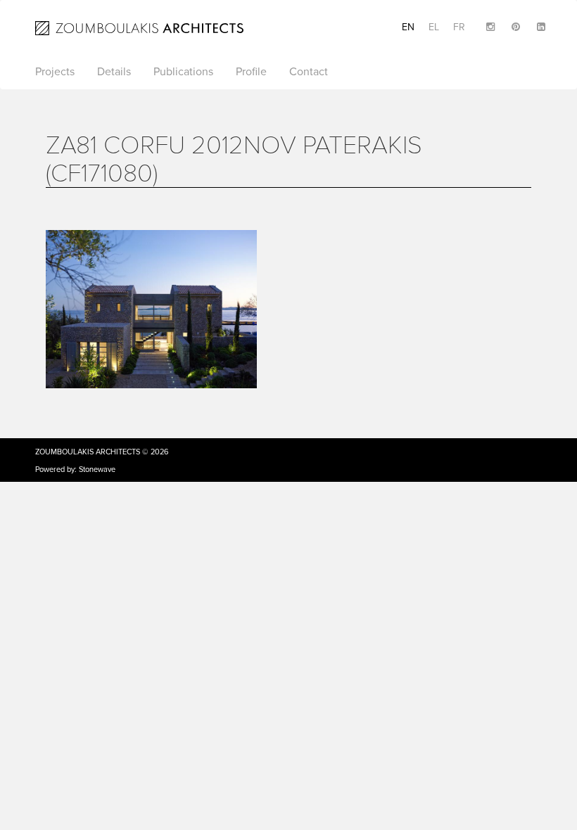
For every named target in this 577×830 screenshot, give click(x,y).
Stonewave (97, 469)
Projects (55, 72)
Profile (251, 72)
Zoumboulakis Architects (87, 451)
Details (114, 72)
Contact (308, 72)
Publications (183, 72)
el (434, 27)
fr (459, 27)
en (408, 27)
